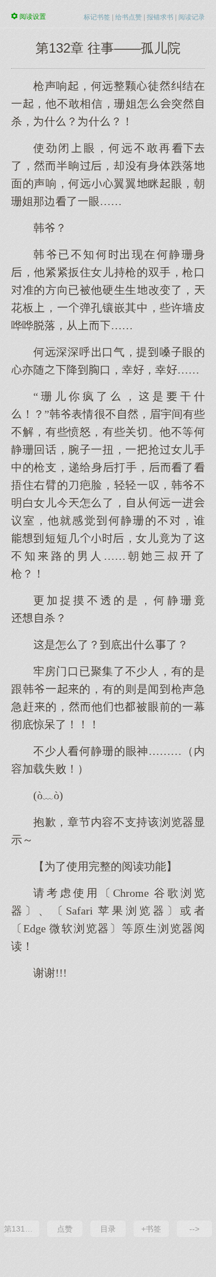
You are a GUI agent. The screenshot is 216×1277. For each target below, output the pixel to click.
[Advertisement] (108, 1099)
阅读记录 (191, 17)
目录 (108, 1228)
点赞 (65, 1228)
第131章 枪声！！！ (21, 1228)
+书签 (151, 1228)
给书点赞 (128, 17)
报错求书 (160, 17)
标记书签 (97, 17)
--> (194, 1228)
